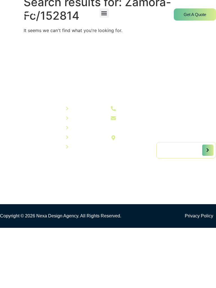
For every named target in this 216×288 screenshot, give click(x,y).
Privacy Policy (199, 215)
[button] (104, 13)
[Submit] (207, 150)
